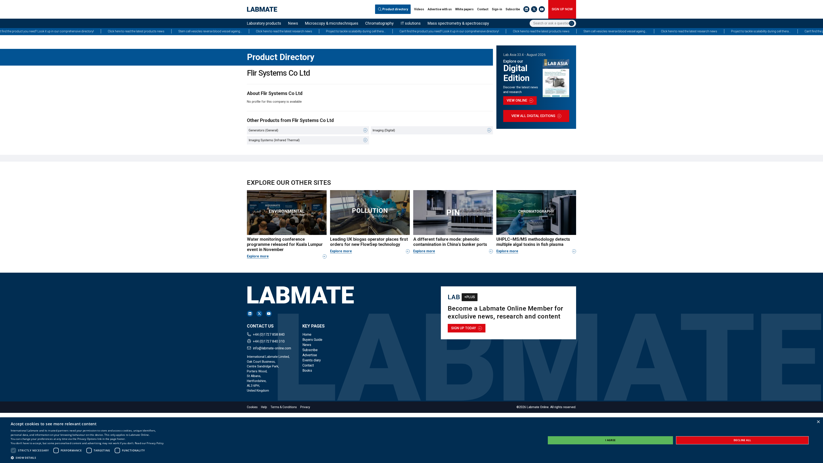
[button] (87, 457)
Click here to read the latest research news (216, 31)
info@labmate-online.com (272, 348)
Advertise (309, 355)
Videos (419, 9)
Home (306, 334)
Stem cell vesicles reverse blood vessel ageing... (142, 31)
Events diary (311, 360)
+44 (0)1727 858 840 (269, 334)
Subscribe (513, 9)
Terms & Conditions (283, 407)
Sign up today (463, 328)
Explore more (258, 256)
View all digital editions (533, 116)
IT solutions (411, 23)
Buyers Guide (312, 340)
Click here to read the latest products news (68, 31)
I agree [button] (610, 440)
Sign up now (562, 9)
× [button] (818, 422)
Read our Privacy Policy (149, 443)
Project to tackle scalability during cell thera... (288, 31)
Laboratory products (264, 23)
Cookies (252, 407)
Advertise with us (440, 9)
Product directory (395, 9)
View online (517, 100)
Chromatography (379, 23)
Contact (482, 9)
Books (307, 370)
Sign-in (497, 9)
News (293, 23)
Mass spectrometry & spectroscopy (458, 23)
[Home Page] (262, 9)
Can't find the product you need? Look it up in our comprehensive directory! (381, 31)
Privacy (305, 407)
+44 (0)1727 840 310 (269, 341)
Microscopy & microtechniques (331, 23)
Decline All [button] (742, 440)
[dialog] (411, 440)
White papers (464, 9)
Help (264, 407)
